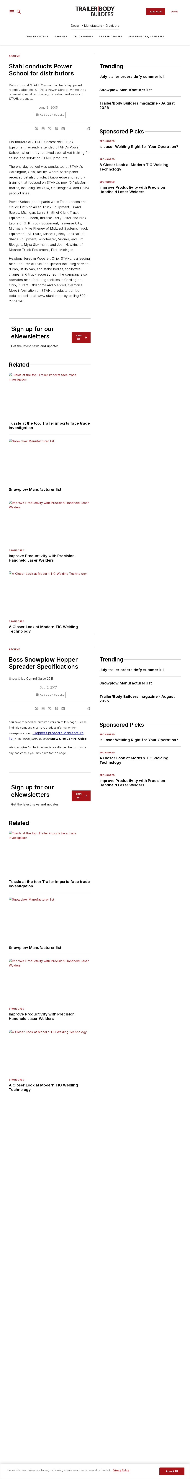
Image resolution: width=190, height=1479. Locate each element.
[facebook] (36, 128)
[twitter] (50, 128)
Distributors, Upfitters (146, 36)
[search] (19, 11)
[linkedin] (43, 128)
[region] (95, 1471)
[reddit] (56, 128)
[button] (11, 11)
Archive (14, 56)
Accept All (172, 1471)
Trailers (61, 36)
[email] (63, 128)
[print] (89, 128)
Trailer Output (37, 36)
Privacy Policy (121, 1470)
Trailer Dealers (110, 36)
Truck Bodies (83, 36)
